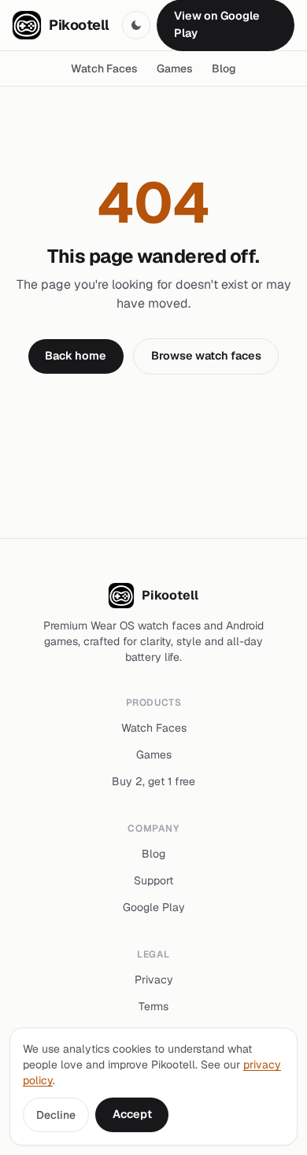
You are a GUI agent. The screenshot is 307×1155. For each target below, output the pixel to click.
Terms (153, 1006)
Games (175, 68)
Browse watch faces (206, 356)
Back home (75, 356)
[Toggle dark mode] (136, 25)
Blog (224, 68)
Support (153, 880)
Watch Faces (104, 68)
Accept (132, 1114)
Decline (56, 1115)
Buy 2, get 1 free (153, 781)
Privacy (154, 979)
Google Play (154, 907)
